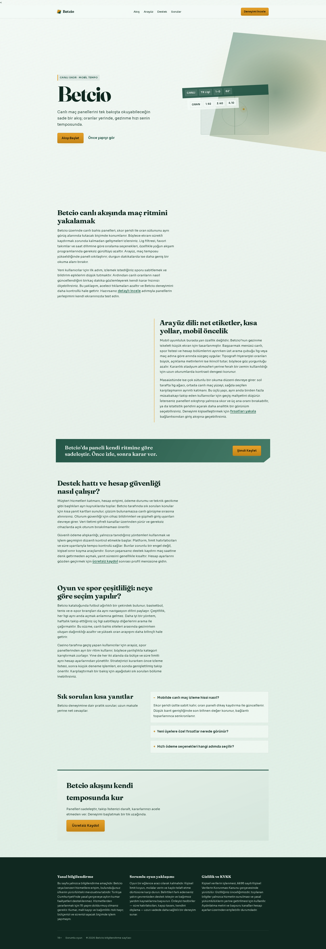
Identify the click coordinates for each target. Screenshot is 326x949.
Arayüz (148, 11)
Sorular (176, 11)
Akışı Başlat (70, 138)
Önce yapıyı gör (101, 138)
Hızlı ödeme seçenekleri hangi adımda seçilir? (195, 747)
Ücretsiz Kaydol (85, 826)
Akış (137, 11)
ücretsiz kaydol (105, 561)
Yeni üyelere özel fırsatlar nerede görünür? (192, 731)
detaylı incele (129, 291)
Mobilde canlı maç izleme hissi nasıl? (188, 698)
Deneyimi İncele (255, 11)
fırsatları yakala (243, 411)
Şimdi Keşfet (247, 450)
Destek (162, 11)
